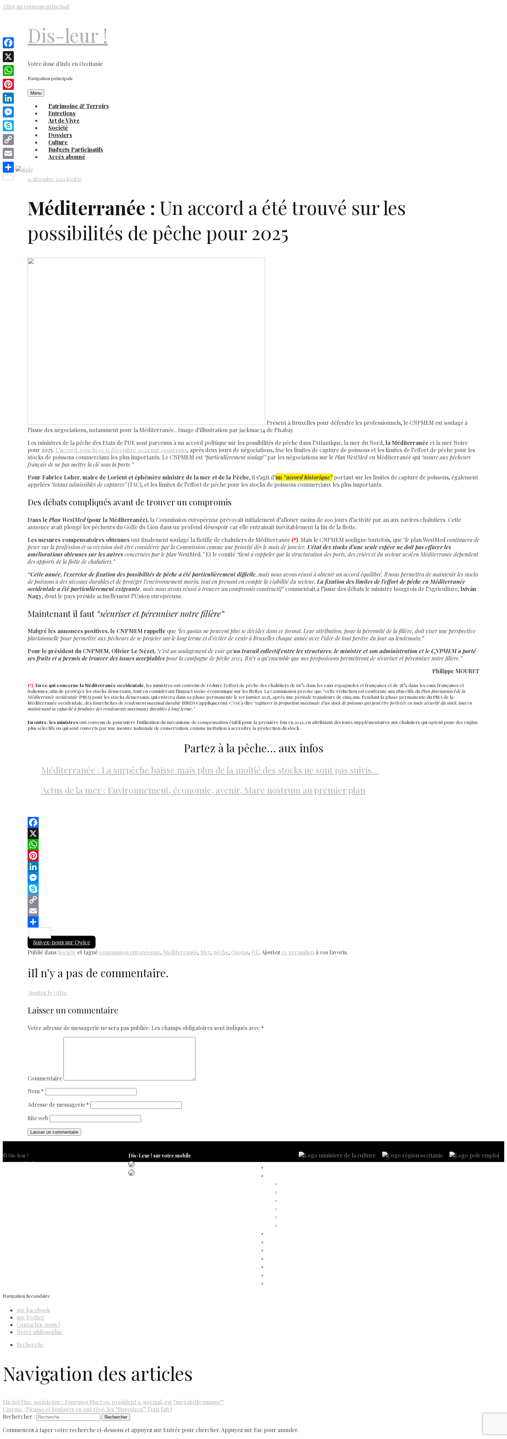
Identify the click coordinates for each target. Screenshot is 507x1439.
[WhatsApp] (253, 844)
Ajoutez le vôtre (47, 992)
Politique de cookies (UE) (29, 1180)
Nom (36, 1091)
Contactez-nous (20, 1197)
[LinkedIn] (253, 866)
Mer (205, 952)
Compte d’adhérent (288, 1176)
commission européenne (129, 952)
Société (74, 179)
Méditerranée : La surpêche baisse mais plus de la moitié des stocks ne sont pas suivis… (210, 769)
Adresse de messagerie (58, 1104)
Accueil (275, 1167)
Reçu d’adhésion (298, 1225)
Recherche (30, 1344)
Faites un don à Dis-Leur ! (294, 1250)
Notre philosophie (39, 1331)
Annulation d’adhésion (305, 1184)
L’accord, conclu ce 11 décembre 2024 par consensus (121, 450)
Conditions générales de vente (35, 1188)
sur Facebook (33, 1310)
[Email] (253, 910)
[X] (253, 833)
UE (255, 952)
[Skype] (253, 888)
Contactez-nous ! (38, 1324)
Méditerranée (180, 952)
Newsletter (15, 1205)
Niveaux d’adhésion (301, 1209)
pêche (220, 952)
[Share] (253, 921)
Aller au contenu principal (36, 6)
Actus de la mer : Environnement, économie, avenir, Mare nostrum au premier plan (203, 789)
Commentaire (45, 1078)
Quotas (240, 952)
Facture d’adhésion (301, 1201)
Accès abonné (66, 156)
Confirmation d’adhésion (307, 1192)
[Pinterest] (253, 855)
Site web (38, 1118)
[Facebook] (253, 822)
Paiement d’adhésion (303, 1217)
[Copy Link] (253, 899)
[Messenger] (253, 877)
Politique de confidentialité (31, 1172)
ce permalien (297, 952)
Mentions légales (20, 1164)
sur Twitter (30, 1317)
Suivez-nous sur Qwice (61, 942)
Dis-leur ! (68, 35)
